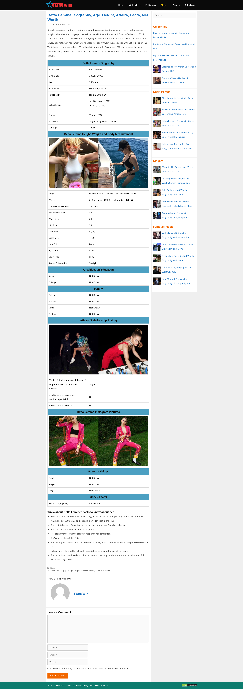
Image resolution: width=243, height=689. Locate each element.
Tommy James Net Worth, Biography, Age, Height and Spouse (175, 216)
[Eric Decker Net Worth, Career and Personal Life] (157, 69)
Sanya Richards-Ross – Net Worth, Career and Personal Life (179, 111)
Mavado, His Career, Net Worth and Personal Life (177, 169)
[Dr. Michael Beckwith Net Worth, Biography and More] (157, 258)
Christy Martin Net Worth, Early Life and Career (177, 100)
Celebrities (134, 5)
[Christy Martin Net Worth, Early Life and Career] (157, 100)
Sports (176, 5)
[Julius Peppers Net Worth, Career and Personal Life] (157, 123)
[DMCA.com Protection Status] (189, 686)
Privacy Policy (82, 685)
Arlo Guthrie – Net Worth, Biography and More (174, 192)
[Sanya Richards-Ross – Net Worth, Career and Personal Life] (157, 112)
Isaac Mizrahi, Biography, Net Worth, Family (176, 269)
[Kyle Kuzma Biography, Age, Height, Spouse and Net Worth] (157, 146)
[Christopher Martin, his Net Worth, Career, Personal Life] (157, 181)
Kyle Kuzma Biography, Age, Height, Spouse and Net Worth (177, 146)
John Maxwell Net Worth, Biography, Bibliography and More (176, 281)
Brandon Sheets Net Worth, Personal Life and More (175, 80)
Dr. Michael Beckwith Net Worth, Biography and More (178, 258)
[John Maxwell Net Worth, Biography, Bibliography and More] (157, 281)
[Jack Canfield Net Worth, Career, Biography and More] (157, 247)
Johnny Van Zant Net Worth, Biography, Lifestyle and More (177, 203)
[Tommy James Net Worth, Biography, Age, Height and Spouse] (157, 215)
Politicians (150, 5)
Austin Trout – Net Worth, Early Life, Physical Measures (177, 134)
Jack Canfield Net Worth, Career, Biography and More (178, 246)
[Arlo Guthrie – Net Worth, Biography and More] (157, 192)
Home (121, 5)
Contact (104, 685)
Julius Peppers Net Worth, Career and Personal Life (178, 123)
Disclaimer (94, 685)
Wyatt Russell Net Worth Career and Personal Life (171, 57)
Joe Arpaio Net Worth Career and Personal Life (174, 46)
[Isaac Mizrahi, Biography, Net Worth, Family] (157, 270)
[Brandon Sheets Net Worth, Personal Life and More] (157, 80)
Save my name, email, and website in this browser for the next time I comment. (89, 668)
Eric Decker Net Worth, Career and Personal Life (179, 68)
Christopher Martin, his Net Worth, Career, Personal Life (176, 180)
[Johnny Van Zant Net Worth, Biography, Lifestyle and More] (157, 204)
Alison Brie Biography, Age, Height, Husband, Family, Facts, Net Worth (80, 571)
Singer (164, 5)
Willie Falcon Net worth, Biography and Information (175, 235)
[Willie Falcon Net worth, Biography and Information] (157, 235)
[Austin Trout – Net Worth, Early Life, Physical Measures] (157, 135)
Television (190, 5)
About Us (70, 685)
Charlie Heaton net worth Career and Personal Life (171, 35)
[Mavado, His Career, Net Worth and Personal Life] (157, 169)
